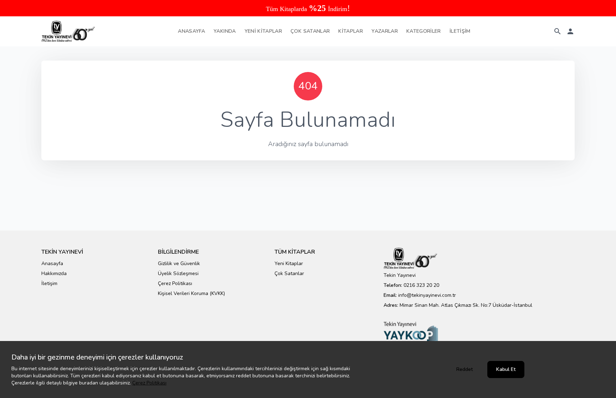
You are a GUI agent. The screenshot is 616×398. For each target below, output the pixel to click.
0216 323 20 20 (421, 285)
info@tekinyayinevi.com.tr (427, 295)
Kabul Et (505, 369)
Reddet (464, 369)
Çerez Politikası (149, 382)
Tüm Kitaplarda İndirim (308, 8)
